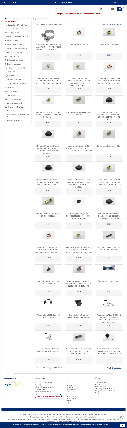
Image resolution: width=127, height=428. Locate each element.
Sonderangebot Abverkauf (14, 107)
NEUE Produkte (10, 111)
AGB (67, 394)
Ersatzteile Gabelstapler (13, 52)
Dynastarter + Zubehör (13, 79)
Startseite (9, 19)
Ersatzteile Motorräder (12, 40)
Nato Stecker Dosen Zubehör (15, 68)
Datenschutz (70, 392)
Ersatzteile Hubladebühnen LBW (16, 36)
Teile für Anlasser (11, 91)
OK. (122, 425)
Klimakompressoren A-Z (13, 103)
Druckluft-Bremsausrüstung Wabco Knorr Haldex (34, 19)
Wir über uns (70, 385)
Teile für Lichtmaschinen (13, 99)
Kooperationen (71, 398)
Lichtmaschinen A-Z (12, 95)
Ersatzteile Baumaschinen (14, 44)
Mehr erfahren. (104, 424)
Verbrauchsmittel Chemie (14, 120)
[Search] (100, 9)
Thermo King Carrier (12, 33)
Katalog (15, 19)
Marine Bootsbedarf (12, 56)
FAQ (67, 403)
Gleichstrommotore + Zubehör (15, 83)
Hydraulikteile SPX (11, 76)
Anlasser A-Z (9, 87)
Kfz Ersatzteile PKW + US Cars (16, 25)
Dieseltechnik (10, 72)
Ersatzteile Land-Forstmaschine (16, 48)
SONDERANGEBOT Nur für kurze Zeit (17, 115)
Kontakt (114, 3)
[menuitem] (18, 25)
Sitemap (69, 401)
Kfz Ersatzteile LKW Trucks (14, 29)
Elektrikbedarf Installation (14, 60)
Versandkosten (71, 390)
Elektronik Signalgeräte (13, 64)
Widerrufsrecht (71, 396)
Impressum (121, 3)
